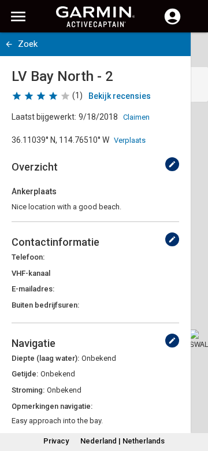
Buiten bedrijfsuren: (45, 305)
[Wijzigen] (172, 164)
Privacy (56, 441)
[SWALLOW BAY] (199, 339)
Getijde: (25, 373)
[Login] (172, 23)
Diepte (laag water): (45, 358)
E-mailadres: (33, 288)
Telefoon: (28, 257)
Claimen (136, 117)
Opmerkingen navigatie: (52, 406)
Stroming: (28, 390)
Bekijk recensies (119, 96)
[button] (193, 398)
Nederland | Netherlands (122, 441)
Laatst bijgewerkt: (44, 116)
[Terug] (9, 44)
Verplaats (130, 140)
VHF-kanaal (31, 273)
